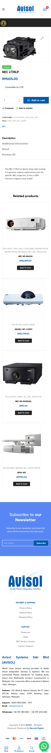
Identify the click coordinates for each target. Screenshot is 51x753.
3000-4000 (7, 249)
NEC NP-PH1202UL (23, 401)
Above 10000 (10, 397)
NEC (36, 117)
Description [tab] (8, 138)
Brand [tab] (5, 149)
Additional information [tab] (15, 143)
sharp (23, 121)
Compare (9, 108)
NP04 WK (21, 472)
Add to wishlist (25, 108)
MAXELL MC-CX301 (23, 329)
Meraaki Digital (36, 728)
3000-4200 (17, 249)
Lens (32, 117)
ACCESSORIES (18, 117)
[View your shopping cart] (45, 9)
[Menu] (5, 9)
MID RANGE (22, 252)
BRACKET (19, 468)
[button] (42, 38)
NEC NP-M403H (25, 256)
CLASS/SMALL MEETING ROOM (36, 249)
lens (14, 121)
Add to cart (38, 100)
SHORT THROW (29, 325)
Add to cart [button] (25, 267)
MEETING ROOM (10, 252)
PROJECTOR (41, 252)
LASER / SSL (21, 397)
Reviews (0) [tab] (8, 154)
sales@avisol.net (16, 706)
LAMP (27, 117)
